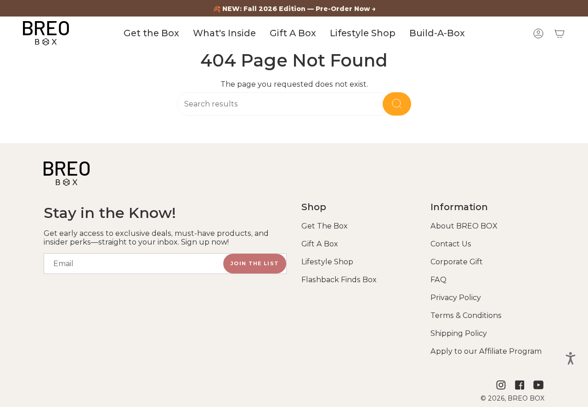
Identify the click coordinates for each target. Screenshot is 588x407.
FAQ (438, 279)
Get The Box (324, 226)
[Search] (397, 104)
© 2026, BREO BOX (512, 398)
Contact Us (450, 244)
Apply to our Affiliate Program (486, 351)
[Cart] (559, 33)
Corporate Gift (456, 261)
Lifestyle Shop (327, 261)
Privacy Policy (455, 297)
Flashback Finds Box (339, 279)
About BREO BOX (464, 226)
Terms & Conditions (466, 315)
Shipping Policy (458, 333)
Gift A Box (319, 244)
